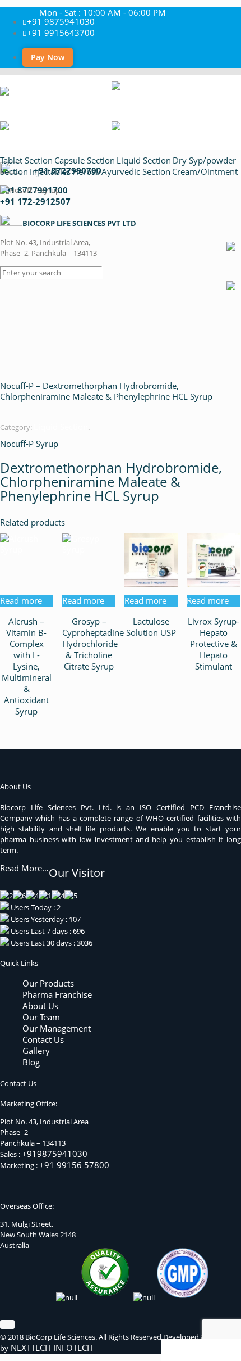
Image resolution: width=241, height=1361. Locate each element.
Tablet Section (26, 160)
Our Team (41, 1017)
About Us (40, 1005)
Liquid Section (144, 160)
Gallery (36, 1050)
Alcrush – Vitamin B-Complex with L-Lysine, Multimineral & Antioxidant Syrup (27, 666)
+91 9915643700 (61, 32)
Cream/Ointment (205, 171)
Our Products (48, 983)
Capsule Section (84, 160)
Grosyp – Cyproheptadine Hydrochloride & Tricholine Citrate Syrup (93, 644)
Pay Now (47, 57)
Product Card (192, 1349)
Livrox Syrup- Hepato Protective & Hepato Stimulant (213, 644)
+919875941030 (54, 1153)
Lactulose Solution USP (151, 627)
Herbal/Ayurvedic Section (121, 171)
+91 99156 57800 (74, 1164)
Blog (31, 1062)
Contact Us (43, 1039)
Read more (21, 600)
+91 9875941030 (61, 21)
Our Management (56, 1028)
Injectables (50, 171)
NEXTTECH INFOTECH (50, 1347)
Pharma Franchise (57, 994)
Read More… (24, 868)
